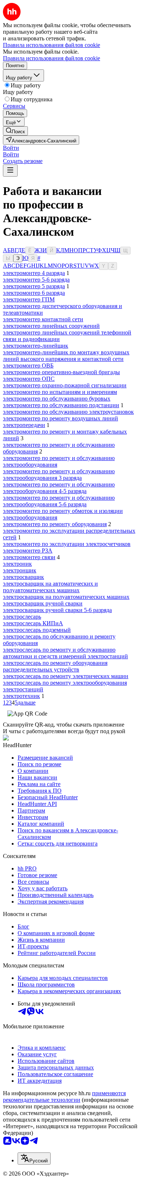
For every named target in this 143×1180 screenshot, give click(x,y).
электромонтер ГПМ (29, 299)
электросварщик (23, 577)
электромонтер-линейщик (35, 346)
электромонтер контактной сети (43, 319)
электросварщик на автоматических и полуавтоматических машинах (50, 586)
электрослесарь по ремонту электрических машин (65, 676)
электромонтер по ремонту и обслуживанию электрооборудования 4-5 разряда (59, 487)
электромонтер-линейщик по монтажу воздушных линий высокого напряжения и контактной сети (66, 355)
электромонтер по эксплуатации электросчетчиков (67, 544)
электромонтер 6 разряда (34, 293)
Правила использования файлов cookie (51, 58)
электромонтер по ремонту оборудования (55, 524)
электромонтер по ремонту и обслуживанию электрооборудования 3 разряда (59, 474)
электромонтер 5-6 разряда (36, 279)
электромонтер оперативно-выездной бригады (61, 372)
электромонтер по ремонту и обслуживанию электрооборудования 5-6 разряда (59, 501)
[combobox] (34, 1158)
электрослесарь (22, 616)
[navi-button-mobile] (10, 170)
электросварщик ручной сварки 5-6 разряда (57, 610)
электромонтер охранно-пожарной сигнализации (64, 385)
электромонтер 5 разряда (34, 286)
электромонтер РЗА (27, 550)
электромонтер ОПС (29, 379)
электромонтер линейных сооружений (51, 326)
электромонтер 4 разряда (34, 273)
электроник (17, 564)
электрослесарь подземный (37, 630)
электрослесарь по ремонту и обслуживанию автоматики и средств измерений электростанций (65, 653)
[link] (15, 130)
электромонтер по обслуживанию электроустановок (68, 412)
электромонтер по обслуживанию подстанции (61, 405)
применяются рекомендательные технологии (64, 1096)
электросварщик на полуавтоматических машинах (66, 597)
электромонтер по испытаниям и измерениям (60, 392)
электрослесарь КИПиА (33, 623)
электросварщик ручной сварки (42, 603)
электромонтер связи (29, 557)
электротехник (21, 696)
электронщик (19, 570)
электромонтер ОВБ (28, 365)
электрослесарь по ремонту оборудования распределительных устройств (55, 666)
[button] (11, 148)
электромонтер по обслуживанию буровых (56, 398)
